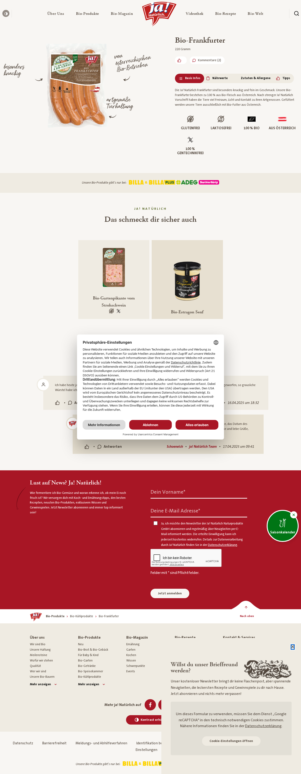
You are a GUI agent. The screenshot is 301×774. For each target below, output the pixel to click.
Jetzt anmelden (170, 593)
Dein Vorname (167, 492)
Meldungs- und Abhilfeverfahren (101, 743)
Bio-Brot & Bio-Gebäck (93, 649)
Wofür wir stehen (41, 660)
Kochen (131, 655)
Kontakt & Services (239, 637)
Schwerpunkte (135, 666)
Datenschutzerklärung (263, 726)
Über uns (37, 637)
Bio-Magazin (137, 637)
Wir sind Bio (37, 644)
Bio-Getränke (87, 666)
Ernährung (133, 644)
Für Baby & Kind (88, 655)
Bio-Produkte (89, 637)
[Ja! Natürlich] (159, 15)
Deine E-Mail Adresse (175, 511)
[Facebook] (150, 704)
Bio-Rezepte (185, 637)
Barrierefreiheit (54, 743)
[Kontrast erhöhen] (5, 13)
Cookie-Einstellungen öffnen (231, 741)
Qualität (35, 666)
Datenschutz (23, 743)
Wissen (131, 660)
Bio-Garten (85, 660)
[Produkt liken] (181, 60)
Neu (80, 644)
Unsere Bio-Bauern (42, 676)
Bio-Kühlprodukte (89, 676)
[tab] (189, 78)
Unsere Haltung (40, 649)
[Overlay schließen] (292, 647)
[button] (55, 13)
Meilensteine (38, 655)
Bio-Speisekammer (90, 671)
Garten (130, 649)
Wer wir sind (38, 671)
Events (130, 671)
